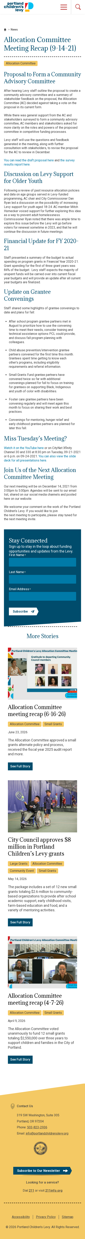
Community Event (22, 871)
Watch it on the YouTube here (24, 448)
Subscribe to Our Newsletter (38, 1171)
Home (5, 29)
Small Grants (53, 724)
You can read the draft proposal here (29, 160)
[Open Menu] (64, 7)
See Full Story (20, 766)
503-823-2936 (37, 1127)
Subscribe (20, 611)
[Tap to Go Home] (19, 7)
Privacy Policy (46, 1217)
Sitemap (67, 1217)
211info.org (53, 1190)
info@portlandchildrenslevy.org (47, 1133)
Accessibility (21, 1217)
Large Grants (18, 864)
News (14, 29)
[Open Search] (78, 7)
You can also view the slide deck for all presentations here (40, 458)
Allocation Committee (21, 63)
